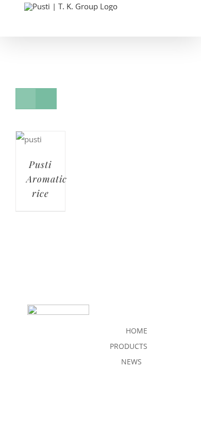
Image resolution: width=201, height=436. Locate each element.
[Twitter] (131, 402)
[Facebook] (113, 402)
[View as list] (46, 99)
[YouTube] (148, 402)
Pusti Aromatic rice (46, 178)
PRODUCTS (128, 346)
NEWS (131, 361)
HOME (136, 331)
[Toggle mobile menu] (181, 31)
